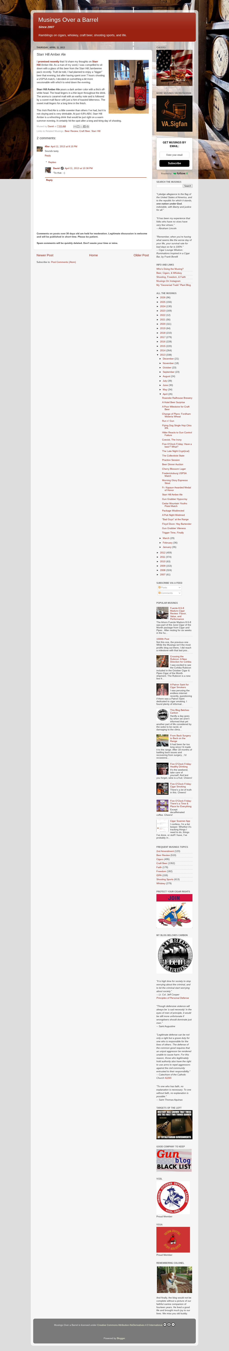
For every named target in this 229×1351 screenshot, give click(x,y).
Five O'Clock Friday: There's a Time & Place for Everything (181, 804)
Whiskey (160, 883)
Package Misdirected (173, 510)
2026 (163, 297)
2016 (163, 341)
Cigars (159, 859)
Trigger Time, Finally (173, 532)
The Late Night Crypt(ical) (175, 451)
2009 (163, 566)
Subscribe (174, 163)
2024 (163, 306)
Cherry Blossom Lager (174, 469)
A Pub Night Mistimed (173, 515)
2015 (163, 346)
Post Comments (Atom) (63, 262)
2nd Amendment (165, 851)
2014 (163, 350)
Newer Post (45, 255)
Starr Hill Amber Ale (172, 494)
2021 (163, 319)
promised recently (48, 61)
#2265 (168, 1078)
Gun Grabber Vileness (174, 528)
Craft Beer (84, 131)
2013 (163, 355)
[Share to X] (81, 126)
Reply (48, 155)
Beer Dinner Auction (172, 464)
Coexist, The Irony (172, 439)
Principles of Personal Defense (172, 998)
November (169, 363)
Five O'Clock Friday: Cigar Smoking (181, 785)
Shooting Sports (164, 879)
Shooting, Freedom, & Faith (171, 277)
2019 (163, 328)
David (56, 168)
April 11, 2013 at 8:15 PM (64, 146)
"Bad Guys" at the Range (175, 519)
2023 (163, 310)
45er (47, 146)
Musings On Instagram (168, 281)
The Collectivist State (173, 455)
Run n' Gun (168, 421)
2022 (163, 315)
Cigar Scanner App (180, 821)
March (166, 538)
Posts (163, 587)
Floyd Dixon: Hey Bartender (176, 524)
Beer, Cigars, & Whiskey (169, 273)
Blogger (121, 1338)
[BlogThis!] (78, 126)
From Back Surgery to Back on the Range (180, 738)
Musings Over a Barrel (68, 19)
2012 (163, 552)
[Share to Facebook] (84, 126)
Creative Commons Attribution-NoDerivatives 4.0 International (129, 1325)
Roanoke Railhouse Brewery (177, 398)
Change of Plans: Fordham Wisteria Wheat (176, 415)
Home (93, 255)
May (165, 389)
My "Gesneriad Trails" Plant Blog (173, 285)
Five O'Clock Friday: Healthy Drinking (181, 765)
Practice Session (171, 460)
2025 (163, 302)
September (169, 372)
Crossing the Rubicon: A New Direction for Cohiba (180, 659)
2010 (163, 561)
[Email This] (75, 126)
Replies (52, 162)
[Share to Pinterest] (87, 126)
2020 (163, 324)
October (167, 367)
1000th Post (162, 639)
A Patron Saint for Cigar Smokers (179, 686)
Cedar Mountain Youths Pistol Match (174, 504)
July (165, 381)
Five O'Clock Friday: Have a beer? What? (177, 445)
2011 (163, 557)
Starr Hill (95, 131)
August (167, 376)
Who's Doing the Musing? (170, 269)
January (167, 547)
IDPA (159, 875)
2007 (163, 574)
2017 (163, 337)
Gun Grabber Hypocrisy (174, 499)
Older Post (141, 255)
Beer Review (71, 131)
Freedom (161, 871)
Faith (159, 867)
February (168, 542)
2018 (163, 333)
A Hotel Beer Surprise (173, 402)
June (166, 385)
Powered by (166, 173)
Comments (166, 593)
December (169, 358)
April (165, 394)
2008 (163, 570)
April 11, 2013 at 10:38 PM (79, 168)
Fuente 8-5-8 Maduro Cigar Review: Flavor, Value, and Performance (178, 613)
